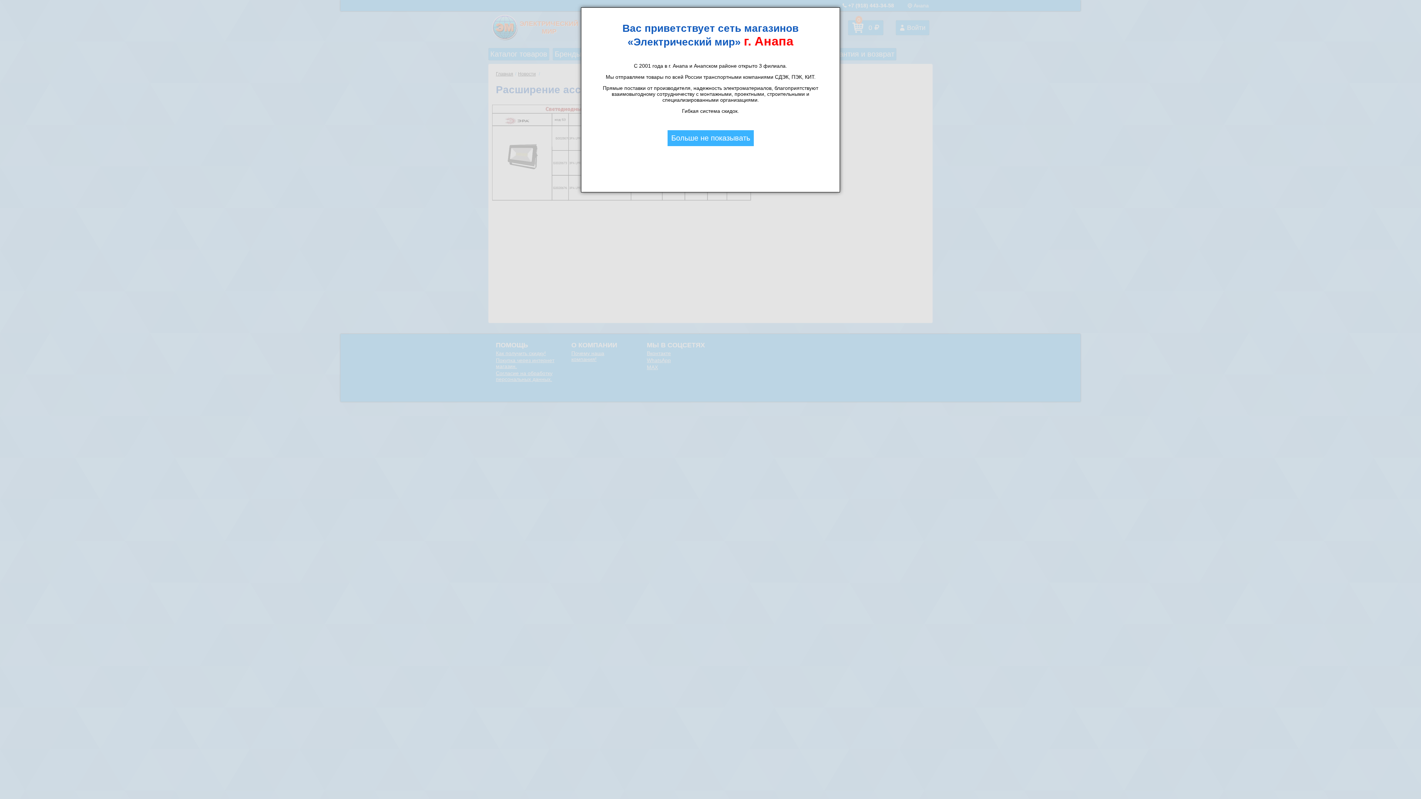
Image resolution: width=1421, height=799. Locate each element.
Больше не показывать (710, 138)
